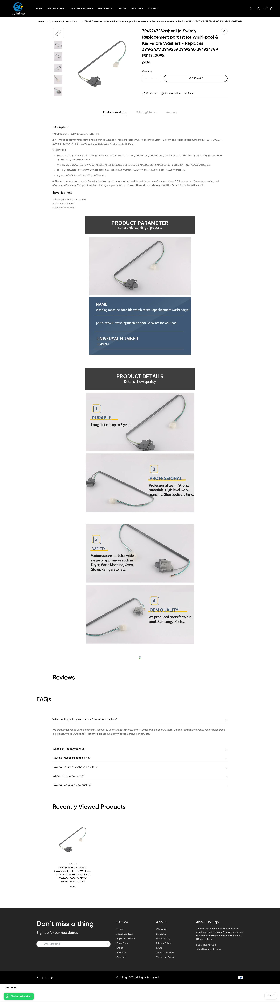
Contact (153, 9)
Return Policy (163, 939)
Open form (11, 987)
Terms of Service (165, 953)
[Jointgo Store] (18, 8)
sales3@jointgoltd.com (208, 949)
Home (39, 9)
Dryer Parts (105, 9)
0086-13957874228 (206, 945)
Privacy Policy (163, 943)
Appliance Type (55, 9)
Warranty (161, 929)
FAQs (159, 948)
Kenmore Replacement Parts (64, 21)
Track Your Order (165, 957)
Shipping (161, 934)
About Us (136, 9)
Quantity (147, 71)
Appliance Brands (81, 9)
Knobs (122, 9)
